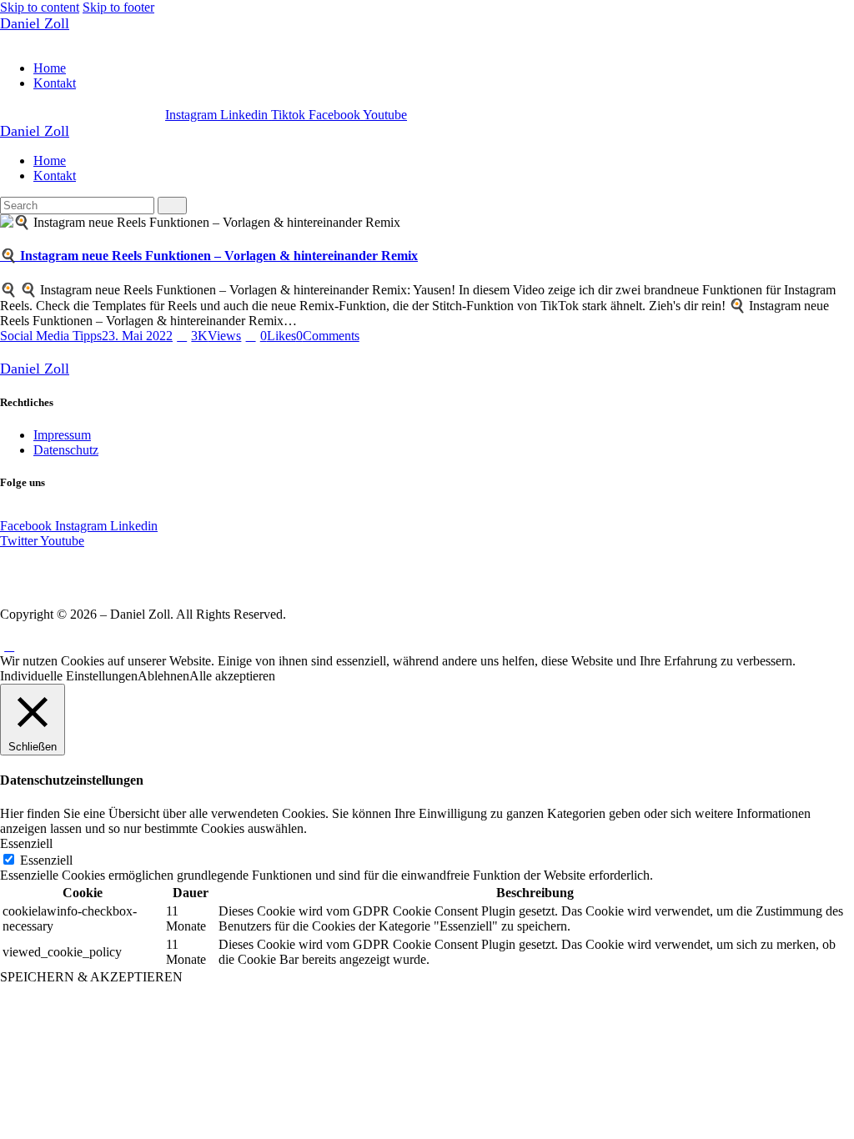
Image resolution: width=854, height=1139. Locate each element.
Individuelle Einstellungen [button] (69, 676)
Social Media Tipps (51, 336)
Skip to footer (118, 7)
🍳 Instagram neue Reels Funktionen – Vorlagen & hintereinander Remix (209, 255)
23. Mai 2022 (137, 336)
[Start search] (172, 205)
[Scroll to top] (9, 646)
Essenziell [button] (26, 843)
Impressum (62, 435)
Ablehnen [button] (163, 676)
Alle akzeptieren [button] (232, 676)
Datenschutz (65, 450)
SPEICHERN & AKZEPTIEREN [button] (91, 977)
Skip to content (39, 7)
